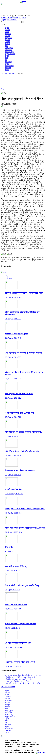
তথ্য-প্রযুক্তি (9, 48)
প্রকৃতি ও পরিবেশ (10, 54)
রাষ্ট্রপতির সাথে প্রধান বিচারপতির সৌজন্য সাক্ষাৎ (19, 679)
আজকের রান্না (9, 52)
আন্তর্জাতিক (8, 38)
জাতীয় (7, 32)
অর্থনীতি (7, 40)
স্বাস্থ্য (7, 56)
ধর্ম (6, 60)
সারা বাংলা (8, 34)
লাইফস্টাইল (8, 50)
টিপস (6, 58)
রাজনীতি (7, 30)
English (3, 20)
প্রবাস (7, 64)
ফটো (20, 18)
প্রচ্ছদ (7, 28)
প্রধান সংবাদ (12, 73)
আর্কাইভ (24, 18)
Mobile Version (6, 18)
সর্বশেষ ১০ (8, 276)
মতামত (7, 70)
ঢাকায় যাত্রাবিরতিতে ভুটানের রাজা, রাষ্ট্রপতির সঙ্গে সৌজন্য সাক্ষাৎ (23, 675)
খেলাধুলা (7, 42)
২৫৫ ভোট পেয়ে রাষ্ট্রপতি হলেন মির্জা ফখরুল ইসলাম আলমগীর (22, 683)
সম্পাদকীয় (8, 68)
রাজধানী (7, 36)
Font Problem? (12, 20)
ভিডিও (16, 18)
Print (2, 89)
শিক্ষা (6, 46)
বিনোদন (7, 44)
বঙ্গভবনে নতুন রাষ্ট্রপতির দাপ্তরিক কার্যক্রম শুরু (18, 681)
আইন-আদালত (9, 66)
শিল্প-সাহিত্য (8, 62)
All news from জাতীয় (8, 687)
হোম (2, 73)
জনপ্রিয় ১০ (8, 278)
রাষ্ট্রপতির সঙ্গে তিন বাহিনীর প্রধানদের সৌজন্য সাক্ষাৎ (20, 677)
